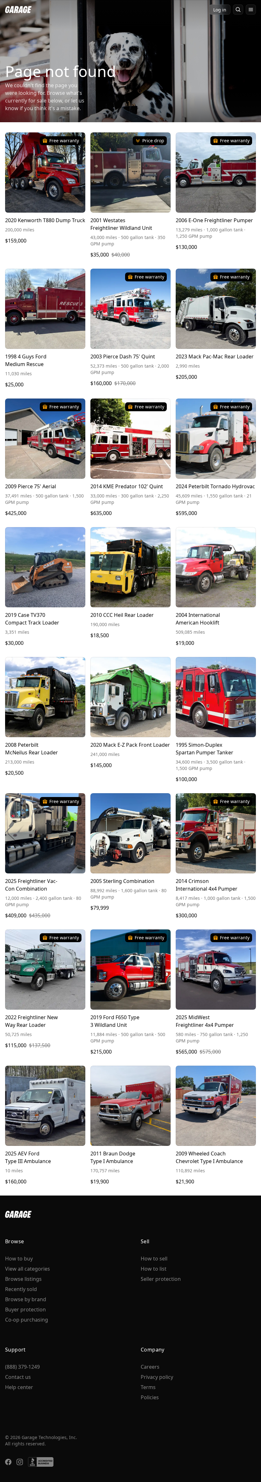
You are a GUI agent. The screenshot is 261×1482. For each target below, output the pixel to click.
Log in (219, 10)
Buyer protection (25, 1309)
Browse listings (23, 1278)
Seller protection (161, 1278)
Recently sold (21, 1289)
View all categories (27, 1268)
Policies (150, 1397)
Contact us (18, 1376)
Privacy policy (157, 1376)
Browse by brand (25, 1299)
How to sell (154, 1258)
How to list (153, 1268)
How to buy (19, 1258)
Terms (148, 1387)
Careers (150, 1366)
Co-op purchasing (26, 1319)
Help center (19, 1387)
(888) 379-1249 (22, 1366)
